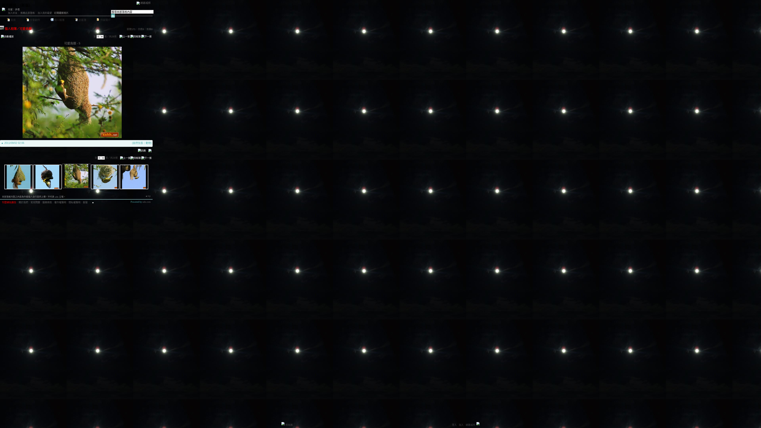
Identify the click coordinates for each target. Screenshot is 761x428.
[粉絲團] (283, 423)
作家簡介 (105, 19)
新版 (25, 5)
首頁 (13, 19)
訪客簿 (82, 19)
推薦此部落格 (27, 13)
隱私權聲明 (74, 202)
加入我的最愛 (45, 13)
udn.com (146, 202)
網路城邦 (145, 2)
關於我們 (23, 202)
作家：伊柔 (14, 9)
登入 (454, 425)
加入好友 (12, 13)
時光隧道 (9, 5)
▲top (148, 196)
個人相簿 (59, 19)
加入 (461, 425)
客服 (85, 202)
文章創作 (35, 19)
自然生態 (138, 142)
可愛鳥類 (26, 28)
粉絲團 (289, 425)
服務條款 (47, 202)
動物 (148, 142)
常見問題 (35, 202)
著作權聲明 (60, 202)
